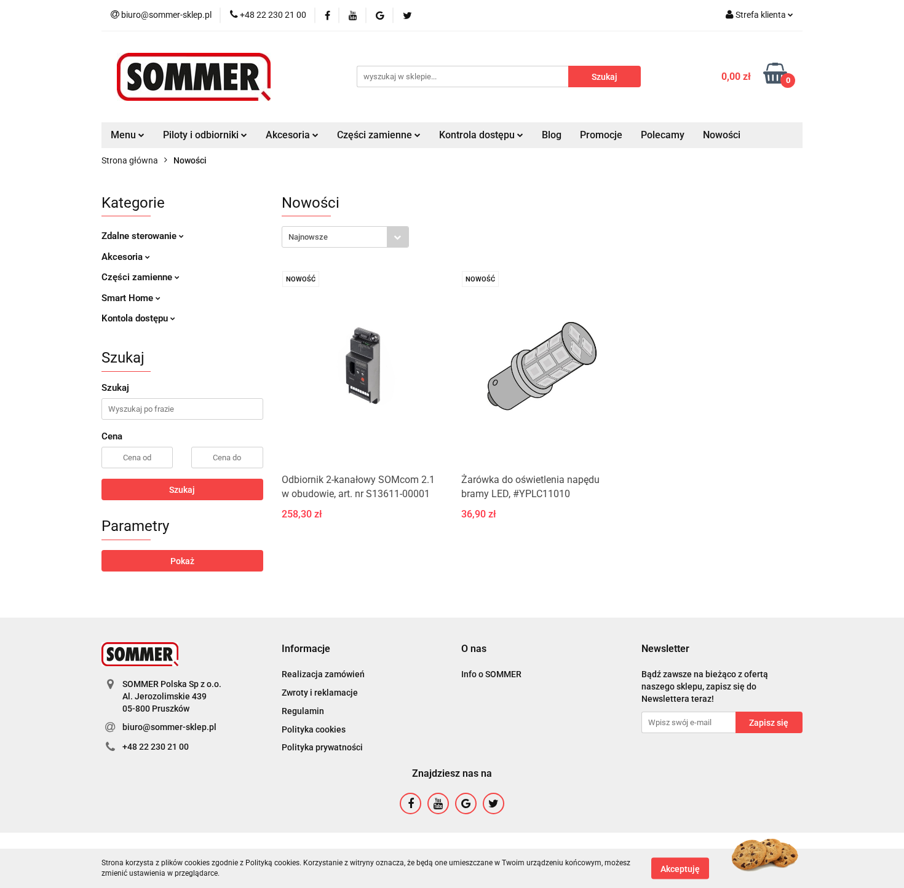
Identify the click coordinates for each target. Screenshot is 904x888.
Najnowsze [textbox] (308, 237)
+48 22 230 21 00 (155, 747)
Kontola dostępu (135, 318)
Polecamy (662, 135)
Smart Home (128, 298)
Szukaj (182, 490)
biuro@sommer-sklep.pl (169, 727)
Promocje (601, 135)
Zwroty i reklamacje (320, 692)
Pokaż (182, 561)
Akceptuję (680, 868)
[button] (306, 649)
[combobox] (345, 237)
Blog (551, 135)
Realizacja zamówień (323, 674)
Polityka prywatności (322, 747)
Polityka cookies (314, 729)
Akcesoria (123, 256)
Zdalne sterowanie (140, 236)
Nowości (721, 135)
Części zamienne (138, 277)
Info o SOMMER (491, 674)
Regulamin (303, 711)
